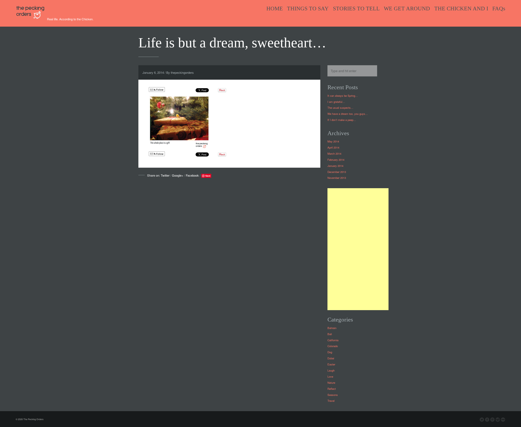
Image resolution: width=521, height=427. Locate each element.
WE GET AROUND (407, 8)
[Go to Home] (31, 18)
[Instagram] (498, 419)
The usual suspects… (340, 108)
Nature (331, 383)
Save (207, 175)
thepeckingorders (182, 72)
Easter (331, 364)
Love (330, 376)
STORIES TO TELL (356, 8)
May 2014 (333, 141)
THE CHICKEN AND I (461, 8)
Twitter (165, 175)
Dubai (330, 358)
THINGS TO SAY (308, 8)
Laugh (331, 370)
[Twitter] (482, 419)
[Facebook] (487, 419)
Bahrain (331, 328)
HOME (274, 8)
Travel (331, 401)
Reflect (331, 389)
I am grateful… (336, 102)
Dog (329, 352)
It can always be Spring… (342, 96)
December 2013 (336, 172)
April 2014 (333, 147)
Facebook (192, 175)
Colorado (332, 346)
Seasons (332, 395)
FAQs (498, 8)
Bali (329, 334)
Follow (159, 89)
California (332, 340)
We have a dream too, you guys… (347, 114)
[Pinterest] (492, 419)
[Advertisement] (358, 249)
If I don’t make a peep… (341, 120)
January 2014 (335, 166)
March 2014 (334, 153)
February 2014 (335, 160)
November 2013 (336, 178)
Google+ (177, 175)
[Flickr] (503, 419)
